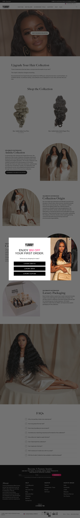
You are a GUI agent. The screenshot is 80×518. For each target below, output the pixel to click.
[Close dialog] (70, 239)
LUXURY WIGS (29, 268)
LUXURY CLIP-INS (29, 273)
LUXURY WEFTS (29, 263)
